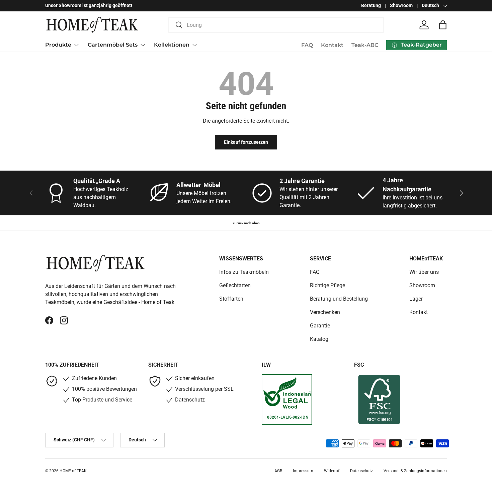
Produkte (58, 45)
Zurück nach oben (246, 223)
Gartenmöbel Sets (113, 45)
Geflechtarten (235, 285)
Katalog (319, 339)
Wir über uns (424, 272)
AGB (278, 471)
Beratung (371, 5)
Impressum (303, 471)
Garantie (320, 325)
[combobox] (276, 25)
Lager (416, 299)
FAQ (307, 45)
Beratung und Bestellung (339, 299)
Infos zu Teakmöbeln (244, 272)
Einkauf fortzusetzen (246, 142)
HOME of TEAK (73, 471)
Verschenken (325, 312)
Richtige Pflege (327, 285)
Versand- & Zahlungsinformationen (415, 471)
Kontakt (332, 45)
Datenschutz (361, 471)
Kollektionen (171, 45)
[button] (442, 24)
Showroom (401, 5)
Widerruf (331, 471)
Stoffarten (231, 299)
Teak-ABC (364, 45)
